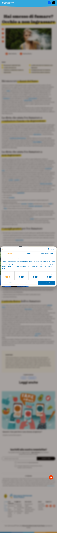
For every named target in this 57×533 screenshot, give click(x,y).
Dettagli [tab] (28, 253)
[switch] (21, 277)
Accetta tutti (46, 282)
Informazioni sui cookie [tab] (47, 253)
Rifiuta (10, 282)
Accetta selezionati (28, 282)
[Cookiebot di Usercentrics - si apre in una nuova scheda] (48, 249)
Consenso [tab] (10, 253)
